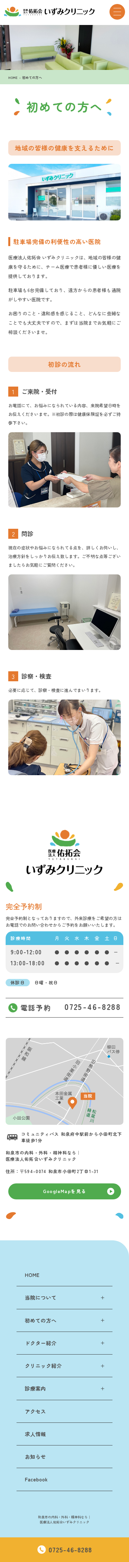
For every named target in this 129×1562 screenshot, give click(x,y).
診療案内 (35, 1388)
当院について (41, 1297)
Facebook (36, 1479)
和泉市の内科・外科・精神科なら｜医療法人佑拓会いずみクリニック (64, 1519)
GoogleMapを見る (64, 1191)
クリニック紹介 (43, 1365)
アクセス (35, 1411)
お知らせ (35, 1456)
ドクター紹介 (41, 1343)
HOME (13, 77)
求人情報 (35, 1433)
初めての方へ (32, 77)
